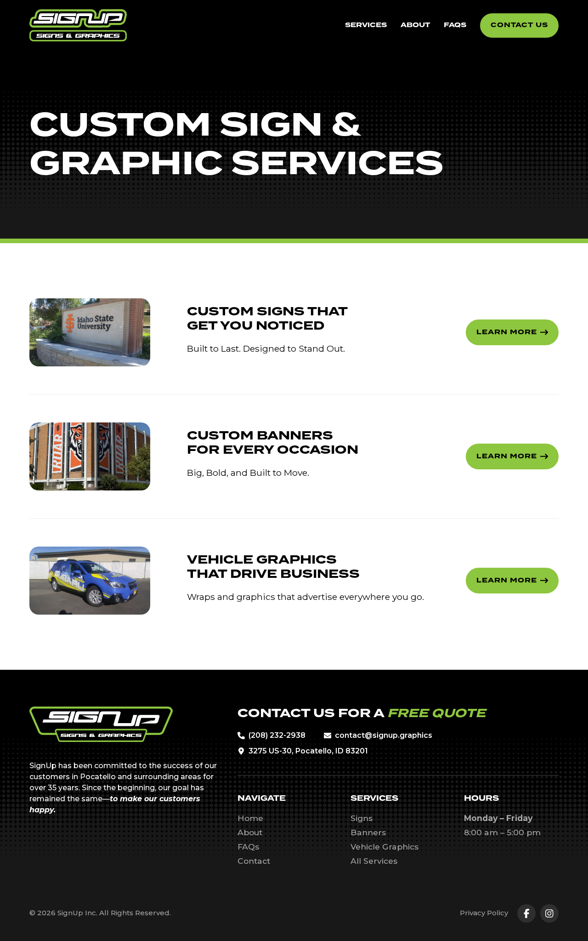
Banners (368, 832)
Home (250, 818)
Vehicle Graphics (384, 846)
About (249, 832)
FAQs (248, 846)
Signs (362, 818)
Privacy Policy (484, 912)
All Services (374, 861)
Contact (253, 861)
